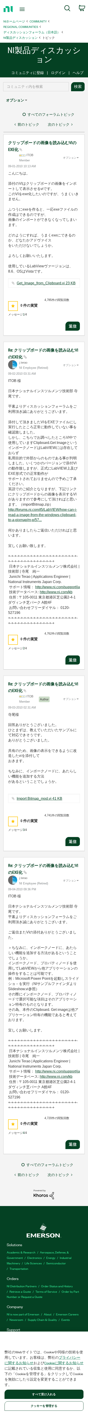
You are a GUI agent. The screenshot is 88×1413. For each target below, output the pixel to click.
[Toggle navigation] (23, 9)
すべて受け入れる (44, 1394)
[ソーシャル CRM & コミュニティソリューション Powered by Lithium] (44, 1194)
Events (65, 1319)
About (47, 1314)
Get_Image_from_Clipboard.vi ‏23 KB (46, 283)
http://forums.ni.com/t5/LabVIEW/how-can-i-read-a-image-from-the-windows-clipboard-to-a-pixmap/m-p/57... (42, 515)
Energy (50, 1257)
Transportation (18, 1268)
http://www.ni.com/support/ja (57, 587)
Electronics (34, 1257)
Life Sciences (33, 1263)
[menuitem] (67, 9)
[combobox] (36, 86)
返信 (72, 326)
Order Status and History (57, 1286)
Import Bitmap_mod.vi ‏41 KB (39, 798)
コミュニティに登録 (27, 73)
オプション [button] (15, 100)
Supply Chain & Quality (42, 1319)
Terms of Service (46, 1291)
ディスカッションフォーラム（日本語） (31, 32)
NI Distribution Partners (22, 1286)
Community (38, 21)
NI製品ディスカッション (20, 37)
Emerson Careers (67, 1314)
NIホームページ (14, 21)
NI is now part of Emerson (23, 1314)
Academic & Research (21, 1252)
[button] (13, 306)
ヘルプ (78, 73)
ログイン (58, 73)
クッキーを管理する (44, 1406)
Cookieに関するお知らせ (63, 1363)
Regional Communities (20, 27)
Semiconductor (56, 1263)
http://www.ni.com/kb (56, 592)
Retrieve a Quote (20, 1291)
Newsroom (16, 1319)
